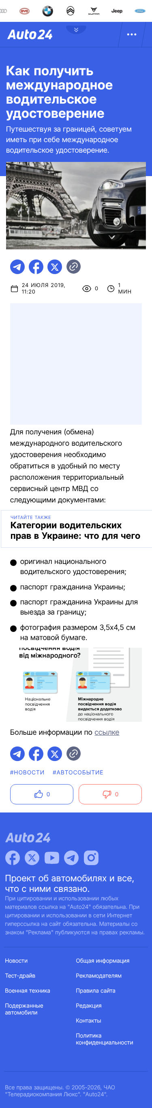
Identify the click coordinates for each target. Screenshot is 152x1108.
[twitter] (54, 266)
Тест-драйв (20, 975)
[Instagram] (91, 858)
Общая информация (103, 960)
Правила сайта (96, 990)
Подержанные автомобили (24, 1009)
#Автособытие (78, 772)
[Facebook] (12, 858)
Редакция (89, 1005)
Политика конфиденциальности (104, 1039)
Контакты (88, 1020)
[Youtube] (52, 858)
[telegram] (17, 266)
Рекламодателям (99, 975)
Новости (16, 960)
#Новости (27, 772)
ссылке (106, 732)
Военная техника (28, 990)
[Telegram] (71, 858)
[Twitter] (32, 858)
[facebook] (36, 266)
